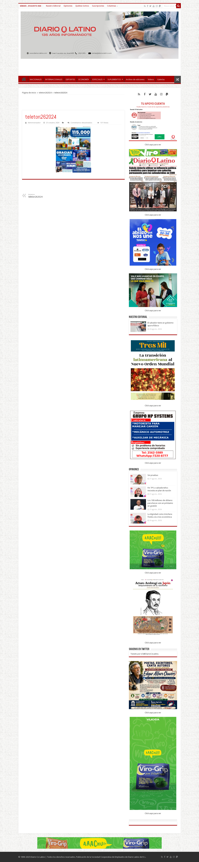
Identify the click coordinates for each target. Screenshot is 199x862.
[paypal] (160, 6)
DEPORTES (70, 79)
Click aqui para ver (153, 144)
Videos (151, 79)
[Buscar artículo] (178, 6)
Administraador (34, 123)
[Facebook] (147, 6)
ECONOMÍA (84, 79)
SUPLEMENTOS (114, 79)
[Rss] (145, 6)
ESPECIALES (97, 79)
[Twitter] (150, 6)
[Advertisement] (99, 66)
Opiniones (68, 6)
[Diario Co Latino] (99, 35)
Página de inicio (29, 92)
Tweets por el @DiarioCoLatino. (144, 654)
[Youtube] (153, 6)
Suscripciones (98, 6)
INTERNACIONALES (53, 79)
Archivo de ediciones (135, 79)
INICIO (24, 79)
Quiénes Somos (82, 6)
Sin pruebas (153, 475)
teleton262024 (45, 92)
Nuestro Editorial (53, 6)
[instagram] (156, 6)
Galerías (161, 79)
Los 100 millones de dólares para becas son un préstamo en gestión (160, 503)
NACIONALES (36, 79)
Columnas (111, 6)
